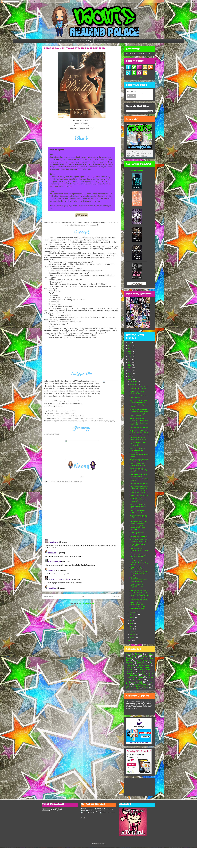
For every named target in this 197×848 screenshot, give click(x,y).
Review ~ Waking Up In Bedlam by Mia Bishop (137, 464)
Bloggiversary (137, 660)
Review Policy (85, 41)
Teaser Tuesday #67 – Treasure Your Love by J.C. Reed (137, 527)
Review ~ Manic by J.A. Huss (138, 435)
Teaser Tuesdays (132, 688)
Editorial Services (103, 41)
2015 (130, 373)
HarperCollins (140, 673)
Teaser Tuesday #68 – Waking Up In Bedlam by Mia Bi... (138, 469)
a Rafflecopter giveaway (51, 434)
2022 (130, 354)
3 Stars (128, 654)
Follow (82, 477)
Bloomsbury (129, 662)
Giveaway (65, 481)
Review (136, 679)
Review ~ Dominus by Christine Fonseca (136, 603)
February (133, 634)
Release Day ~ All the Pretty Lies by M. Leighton (138, 522)
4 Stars (150, 654)
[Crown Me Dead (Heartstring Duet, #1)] (137, 259)
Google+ (83, 818)
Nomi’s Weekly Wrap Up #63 (138, 483)
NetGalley (133, 675)
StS (140, 682)
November (133, 384)
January (133, 637)
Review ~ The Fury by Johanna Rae (136, 392)
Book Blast (141, 662)
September (133, 615)
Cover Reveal (144, 665)
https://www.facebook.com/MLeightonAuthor (68, 416)
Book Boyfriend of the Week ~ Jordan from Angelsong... (139, 540)
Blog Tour (52, 481)
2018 (130, 365)
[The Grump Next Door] (137, 188)
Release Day (78, 481)
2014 (130, 376)
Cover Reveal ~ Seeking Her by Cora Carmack (138, 475)
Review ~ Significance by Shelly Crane (137, 545)
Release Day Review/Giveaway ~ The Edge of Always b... (138, 579)
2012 (130, 641)
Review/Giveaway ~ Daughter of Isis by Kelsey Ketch (138, 550)
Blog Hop (143, 658)
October (133, 612)
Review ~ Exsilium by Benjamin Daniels (136, 568)
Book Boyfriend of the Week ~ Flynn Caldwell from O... (138, 598)
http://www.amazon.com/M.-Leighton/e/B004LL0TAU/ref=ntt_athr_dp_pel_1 (88, 421)
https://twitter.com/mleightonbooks (62, 413)
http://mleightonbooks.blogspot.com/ (61, 411)
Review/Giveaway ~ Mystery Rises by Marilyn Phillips (138, 591)
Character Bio (130, 665)
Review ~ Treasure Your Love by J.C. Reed (137, 511)
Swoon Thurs (140, 684)
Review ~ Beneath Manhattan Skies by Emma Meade (138, 454)
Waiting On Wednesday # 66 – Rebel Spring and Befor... (139, 410)
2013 (130, 379)
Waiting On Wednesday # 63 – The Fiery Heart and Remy (138, 573)
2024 (130, 348)
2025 (130, 345)
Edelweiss (129, 667)
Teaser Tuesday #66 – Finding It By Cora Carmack (136, 586)
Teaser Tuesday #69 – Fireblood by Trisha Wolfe (138, 419)
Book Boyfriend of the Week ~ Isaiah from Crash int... (138, 387)
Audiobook (130, 658)
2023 (130, 351)
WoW (146, 688)
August (132, 618)
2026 (130, 342)
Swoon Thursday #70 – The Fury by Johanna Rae (138, 401)
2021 (130, 356)
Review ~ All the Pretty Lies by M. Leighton (138, 414)
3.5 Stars (138, 654)
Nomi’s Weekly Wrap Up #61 (138, 595)
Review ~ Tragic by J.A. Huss (138, 495)
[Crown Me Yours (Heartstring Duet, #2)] (137, 241)
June (131, 623)
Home (47, 41)
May (131, 626)
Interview (150, 673)
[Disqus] (81, 511)
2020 (130, 359)
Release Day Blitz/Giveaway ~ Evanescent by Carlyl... (138, 487)
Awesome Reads (137, 170)
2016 (130, 370)
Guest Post (145, 671)
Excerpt (58, 481)
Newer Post (48, 596)
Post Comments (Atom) (86, 603)
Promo (71, 481)
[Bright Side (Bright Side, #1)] (137, 205)
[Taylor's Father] (137, 278)
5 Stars (146, 656)
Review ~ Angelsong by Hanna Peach (137, 533)
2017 (130, 368)
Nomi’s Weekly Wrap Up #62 (138, 536)
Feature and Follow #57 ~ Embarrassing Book (137, 607)
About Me (58, 41)
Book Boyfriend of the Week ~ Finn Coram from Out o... (139, 431)
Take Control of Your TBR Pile (142, 686)
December (133, 381)
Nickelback (147, 675)
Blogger (102, 843)
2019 (130, 362)
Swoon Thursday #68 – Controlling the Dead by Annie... (137, 506)
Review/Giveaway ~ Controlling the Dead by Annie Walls (137, 499)
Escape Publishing (143, 667)
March (132, 632)
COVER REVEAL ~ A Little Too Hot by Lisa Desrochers (137, 443)
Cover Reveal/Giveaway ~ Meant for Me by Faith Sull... (137, 556)
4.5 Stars (134, 656)
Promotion (71, 41)
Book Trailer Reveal (143, 664)
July (131, 620)
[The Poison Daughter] (137, 224)
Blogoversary (147, 660)
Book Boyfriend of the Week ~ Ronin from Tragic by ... (138, 491)
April (131, 629)
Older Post (115, 596)
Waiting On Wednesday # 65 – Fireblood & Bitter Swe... (138, 460)
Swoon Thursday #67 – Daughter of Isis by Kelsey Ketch (138, 562)
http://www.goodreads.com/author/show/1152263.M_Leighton (81, 418)
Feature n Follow (144, 669)
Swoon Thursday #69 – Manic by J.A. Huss (137, 449)
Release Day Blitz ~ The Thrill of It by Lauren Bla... (138, 438)
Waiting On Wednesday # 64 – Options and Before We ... (138, 516)
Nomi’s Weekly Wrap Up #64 (138, 427)
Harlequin (129, 673)
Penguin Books (130, 677)
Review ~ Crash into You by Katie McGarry (138, 396)
